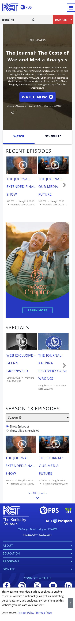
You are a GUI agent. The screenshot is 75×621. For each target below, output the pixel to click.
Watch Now (34, 97)
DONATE (61, 20)
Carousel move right (64, 185)
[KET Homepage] (10, 7)
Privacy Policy (26, 612)
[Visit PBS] (26, 7)
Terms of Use (44, 612)
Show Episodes (19, 426)
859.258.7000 (30, 534)
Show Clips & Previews (24, 431)
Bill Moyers (37, 40)
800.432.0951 (45, 534)
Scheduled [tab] (53, 136)
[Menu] (71, 7)
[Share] (10, 112)
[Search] (33, 20)
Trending (8, 20)
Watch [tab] (18, 136)
